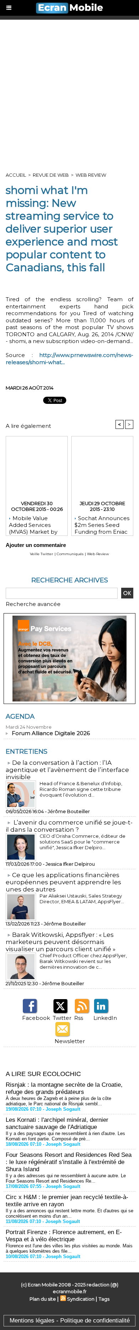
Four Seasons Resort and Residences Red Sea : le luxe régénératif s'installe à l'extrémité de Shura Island (69, 1162)
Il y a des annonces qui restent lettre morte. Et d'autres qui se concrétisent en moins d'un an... (69, 1213)
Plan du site (43, 1299)
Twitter (62, 1017)
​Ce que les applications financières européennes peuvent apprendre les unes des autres (63, 882)
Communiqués (70, 554)
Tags (104, 1299)
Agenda (20, 716)
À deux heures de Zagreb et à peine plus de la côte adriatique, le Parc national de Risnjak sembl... (58, 1101)
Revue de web (51, 175)
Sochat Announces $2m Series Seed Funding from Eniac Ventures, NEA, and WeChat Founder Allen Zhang (101, 524)
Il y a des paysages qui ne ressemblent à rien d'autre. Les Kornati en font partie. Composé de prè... (65, 1136)
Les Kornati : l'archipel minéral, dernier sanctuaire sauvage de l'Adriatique (57, 1123)
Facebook (36, 1017)
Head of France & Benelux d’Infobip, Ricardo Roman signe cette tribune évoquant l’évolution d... (81, 789)
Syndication (80, 1299)
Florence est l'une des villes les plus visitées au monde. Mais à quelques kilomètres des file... (69, 1248)
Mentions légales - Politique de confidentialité (70, 1320)
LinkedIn (105, 1017)
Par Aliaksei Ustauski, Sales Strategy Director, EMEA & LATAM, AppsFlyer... (82, 898)
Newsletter (70, 1041)
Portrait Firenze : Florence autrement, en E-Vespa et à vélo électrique (64, 1236)
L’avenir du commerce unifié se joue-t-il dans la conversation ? (69, 826)
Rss (78, 1017)
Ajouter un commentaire (36, 545)
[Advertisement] (69, 93)
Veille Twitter (41, 554)
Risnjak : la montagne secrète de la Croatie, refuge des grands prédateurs (64, 1088)
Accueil (16, 175)
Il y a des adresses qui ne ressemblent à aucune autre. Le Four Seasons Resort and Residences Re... (66, 1178)
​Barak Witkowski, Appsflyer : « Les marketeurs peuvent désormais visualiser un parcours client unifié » (60, 942)
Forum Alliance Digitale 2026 (51, 733)
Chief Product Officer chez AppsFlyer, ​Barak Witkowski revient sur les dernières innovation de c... (84, 961)
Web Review (91, 175)
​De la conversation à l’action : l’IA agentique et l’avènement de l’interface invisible (67, 770)
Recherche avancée (33, 604)
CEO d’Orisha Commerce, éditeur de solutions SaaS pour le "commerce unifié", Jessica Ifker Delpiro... (82, 841)
